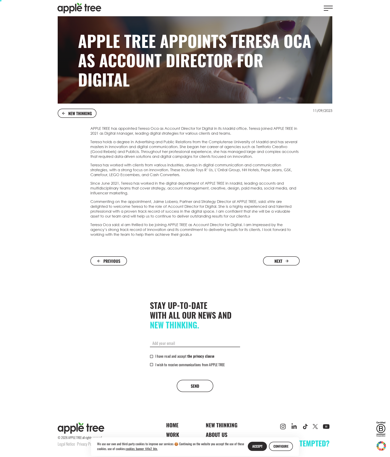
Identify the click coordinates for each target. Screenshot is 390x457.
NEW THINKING (80, 113)
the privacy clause (200, 356)
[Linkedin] (294, 426)
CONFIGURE (280, 446)
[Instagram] (283, 426)
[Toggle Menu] (328, 8)
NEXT (278, 261)
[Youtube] (326, 426)
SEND (195, 386)
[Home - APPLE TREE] (79, 8)
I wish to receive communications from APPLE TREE (190, 364)
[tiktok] (305, 426)
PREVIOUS (111, 261)
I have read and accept (184, 356)
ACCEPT (257, 446)
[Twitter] (315, 426)
